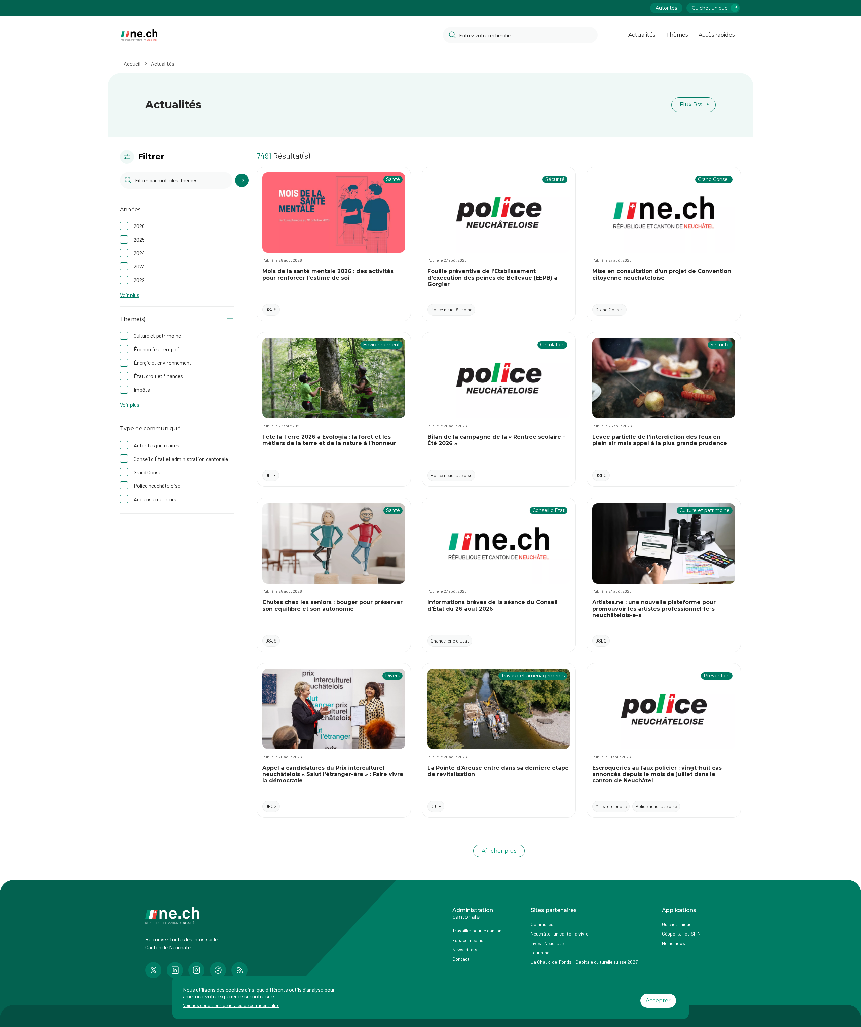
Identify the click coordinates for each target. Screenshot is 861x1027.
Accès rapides (717, 35)
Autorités (666, 8)
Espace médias (467, 940)
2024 (139, 253)
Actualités (641, 35)
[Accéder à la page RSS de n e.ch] (239, 970)
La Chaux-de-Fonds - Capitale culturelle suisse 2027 (584, 962)
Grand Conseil (149, 472)
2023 (139, 266)
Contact (461, 959)
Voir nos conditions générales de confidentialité (231, 1005)
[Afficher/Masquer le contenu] (230, 209)
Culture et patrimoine (157, 335)
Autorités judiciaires (156, 445)
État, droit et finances (158, 376)
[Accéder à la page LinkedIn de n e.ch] (175, 970)
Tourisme (540, 952)
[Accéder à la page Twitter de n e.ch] (153, 970)
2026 (139, 226)
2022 (139, 280)
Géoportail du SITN (681, 934)
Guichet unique (710, 8)
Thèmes (677, 35)
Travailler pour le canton (476, 930)
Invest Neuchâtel (548, 943)
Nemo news (673, 943)
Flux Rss (691, 104)
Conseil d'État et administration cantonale (181, 458)
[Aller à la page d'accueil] (139, 35)
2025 (139, 239)
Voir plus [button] (129, 295)
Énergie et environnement (162, 362)
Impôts (142, 389)
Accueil (132, 63)
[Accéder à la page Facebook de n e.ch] (218, 970)
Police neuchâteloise (157, 485)
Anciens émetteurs (155, 499)
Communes (542, 924)
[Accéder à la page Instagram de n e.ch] (196, 970)
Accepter (658, 1000)
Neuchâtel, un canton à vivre (559, 934)
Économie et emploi (156, 349)
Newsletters (464, 949)
